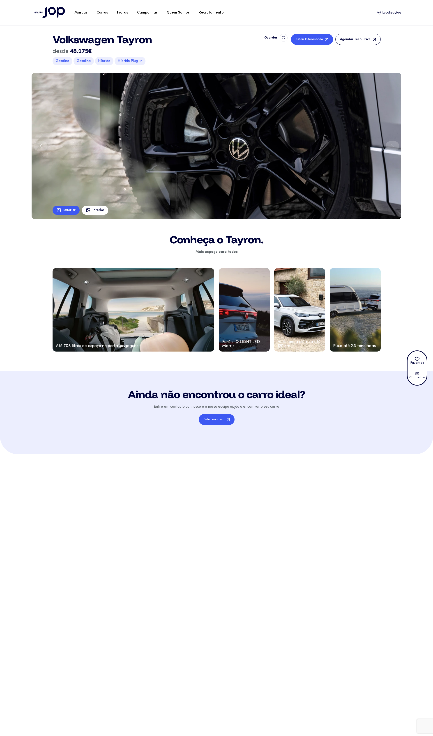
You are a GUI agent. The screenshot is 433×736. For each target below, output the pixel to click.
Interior (98, 210)
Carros (102, 12)
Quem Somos (178, 12)
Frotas (122, 12)
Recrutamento (211, 12)
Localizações (391, 12)
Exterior (69, 210)
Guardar (270, 37)
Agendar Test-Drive (355, 39)
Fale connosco (213, 419)
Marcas (81, 12)
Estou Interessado (309, 39)
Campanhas (147, 12)
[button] (392, 146)
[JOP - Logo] (49, 13)
